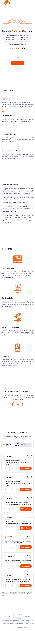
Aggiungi (26, 469)
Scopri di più (17, 63)
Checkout (27, 445)
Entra (18, 405)
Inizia (17, 57)
